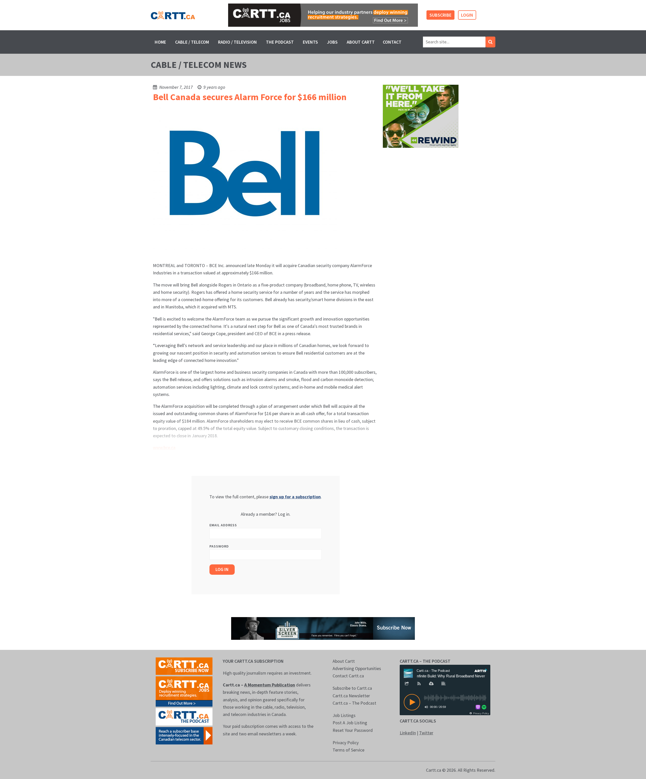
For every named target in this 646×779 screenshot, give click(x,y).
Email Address (223, 525)
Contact (392, 42)
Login (467, 15)
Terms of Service (348, 750)
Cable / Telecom (192, 42)
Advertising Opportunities (357, 668)
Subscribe (440, 15)
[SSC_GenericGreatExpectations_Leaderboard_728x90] (323, 628)
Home (160, 42)
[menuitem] (160, 42)
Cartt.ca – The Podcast (354, 703)
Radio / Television (237, 42)
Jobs (332, 42)
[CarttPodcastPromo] (184, 716)
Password (219, 546)
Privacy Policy (346, 742)
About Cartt (361, 42)
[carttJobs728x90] (323, 15)
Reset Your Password (353, 730)
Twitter (426, 733)
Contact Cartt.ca (348, 676)
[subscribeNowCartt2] (184, 666)
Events (310, 42)
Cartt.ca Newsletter (351, 696)
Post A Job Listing (350, 723)
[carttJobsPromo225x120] (184, 691)
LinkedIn (408, 733)
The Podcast (280, 42)
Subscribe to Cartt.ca (352, 688)
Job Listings (344, 715)
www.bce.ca (164, 447)
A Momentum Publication (269, 685)
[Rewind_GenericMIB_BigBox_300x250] (421, 116)
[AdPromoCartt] (184, 735)
